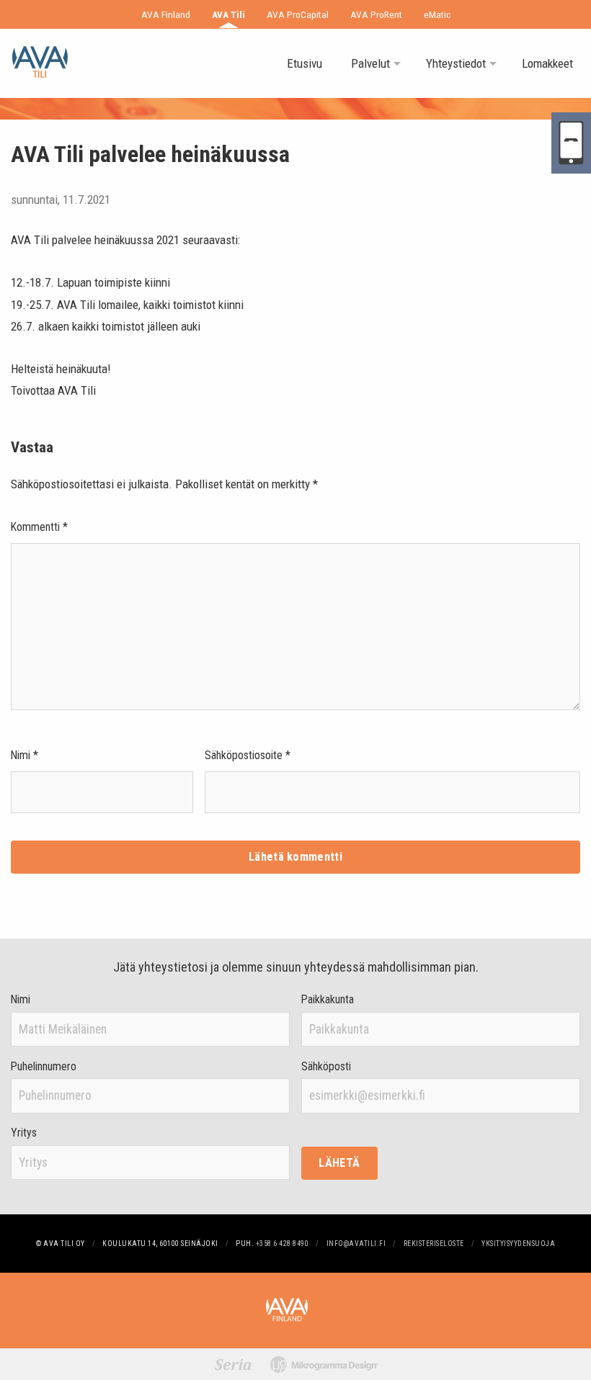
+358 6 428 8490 (282, 1243)
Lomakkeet (547, 63)
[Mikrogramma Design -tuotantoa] (324, 1364)
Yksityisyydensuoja (518, 1243)
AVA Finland (165, 14)
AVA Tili (228, 14)
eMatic (437, 14)
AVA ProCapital (298, 14)
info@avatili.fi (356, 1243)
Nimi (24, 755)
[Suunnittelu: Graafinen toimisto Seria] (233, 1364)
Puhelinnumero (43, 1066)
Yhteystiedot (456, 63)
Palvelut (370, 63)
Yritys (24, 1132)
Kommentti (39, 527)
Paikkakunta (327, 999)
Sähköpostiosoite (247, 755)
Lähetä (339, 1163)
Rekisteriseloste (434, 1243)
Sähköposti (326, 1066)
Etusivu (304, 63)
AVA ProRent (376, 14)
